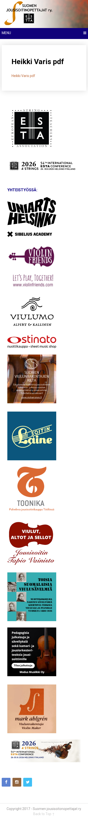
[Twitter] (27, 782)
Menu (6, 33)
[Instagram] (16, 782)
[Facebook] (6, 782)
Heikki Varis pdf (23, 76)
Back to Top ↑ (44, 814)
